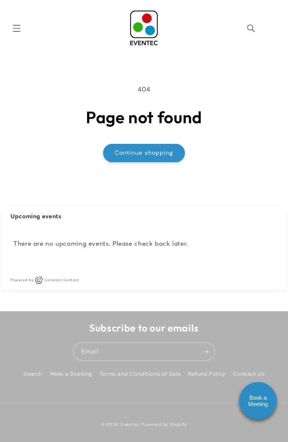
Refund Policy (207, 374)
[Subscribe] (205, 351)
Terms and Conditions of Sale (140, 374)
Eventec (130, 424)
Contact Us (248, 374)
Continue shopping (144, 153)
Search (32, 374)
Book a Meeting (258, 400)
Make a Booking (71, 374)
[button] (16, 28)
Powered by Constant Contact (44, 280)
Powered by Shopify (164, 424)
